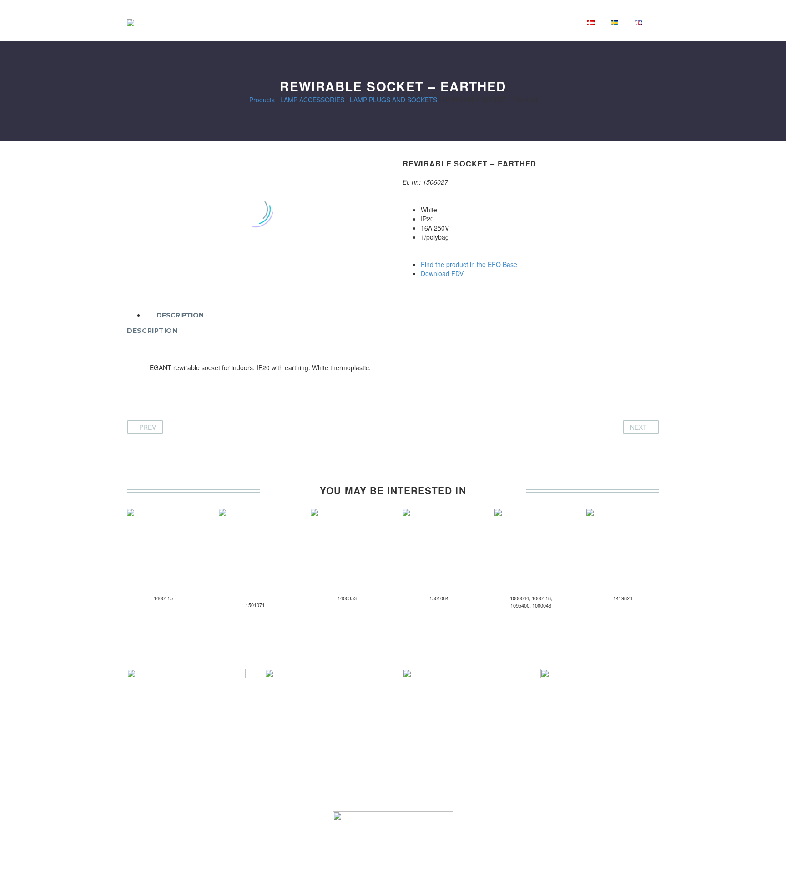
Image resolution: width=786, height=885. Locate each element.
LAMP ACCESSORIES (312, 99)
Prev (147, 427)
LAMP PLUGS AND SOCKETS (393, 99)
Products (262, 99)
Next (638, 427)
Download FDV (442, 273)
